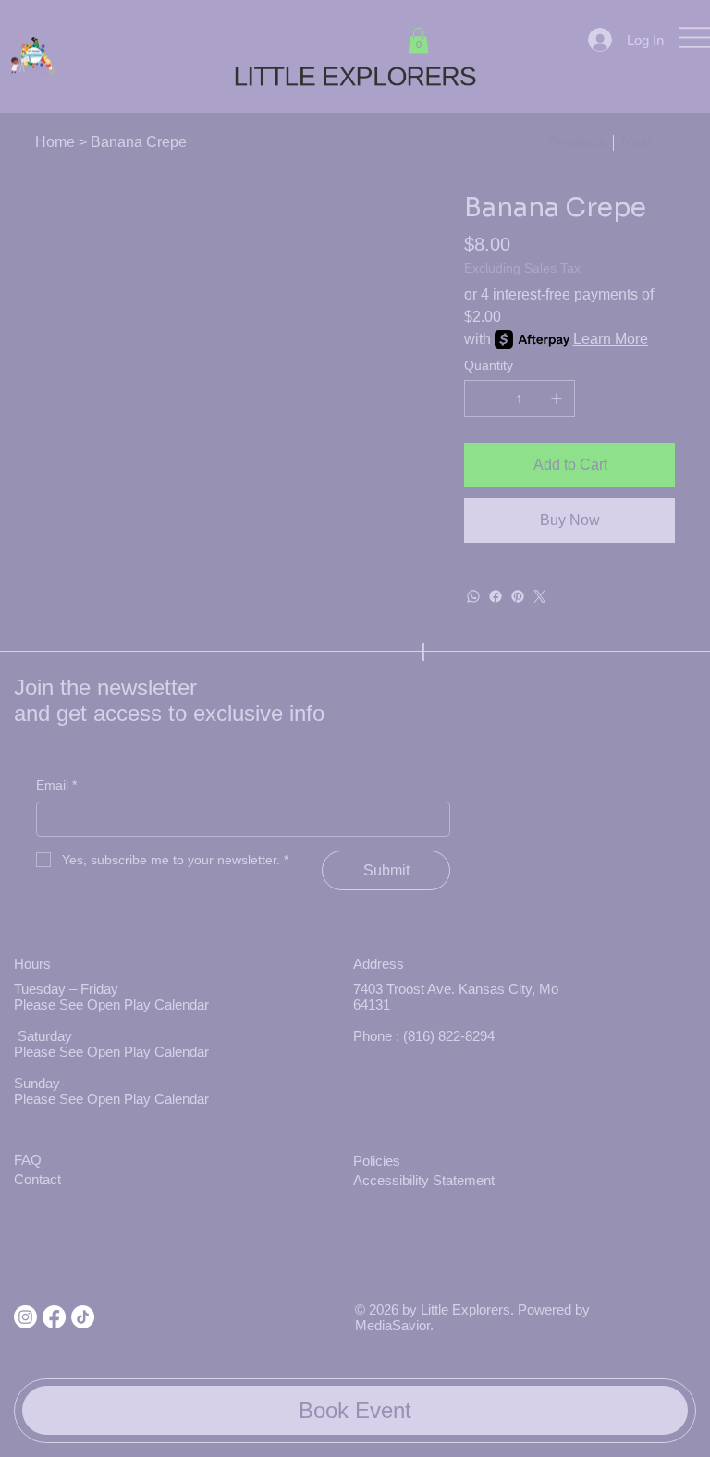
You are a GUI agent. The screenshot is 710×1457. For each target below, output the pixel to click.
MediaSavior (392, 1325)
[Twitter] (540, 596)
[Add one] (556, 398)
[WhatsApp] (473, 596)
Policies (376, 1161)
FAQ (28, 1160)
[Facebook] (495, 596)
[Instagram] (25, 1316)
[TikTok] (82, 1316)
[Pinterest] (517, 596)
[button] (418, 40)
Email (56, 784)
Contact (37, 1179)
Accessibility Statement (424, 1180)
